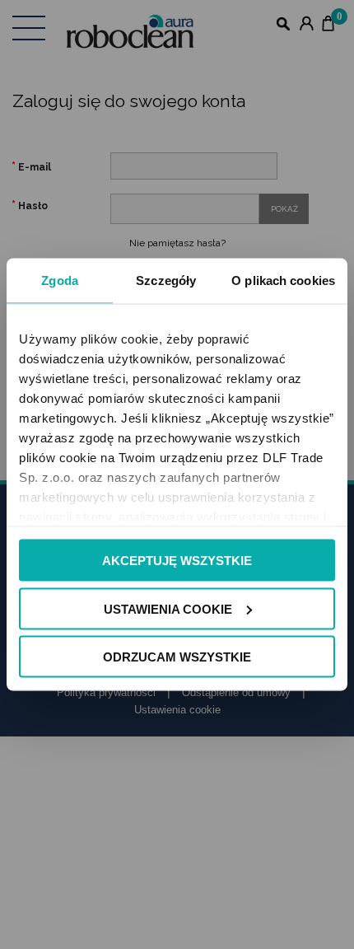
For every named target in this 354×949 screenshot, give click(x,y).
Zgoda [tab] (59, 280)
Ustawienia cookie (168, 608)
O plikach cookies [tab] (283, 280)
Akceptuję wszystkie (177, 561)
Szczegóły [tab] (166, 280)
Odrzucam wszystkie (177, 657)
